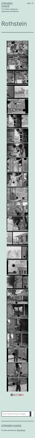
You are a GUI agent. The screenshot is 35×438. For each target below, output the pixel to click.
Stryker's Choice (11, 425)
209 (20, 395)
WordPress (21, 430)
